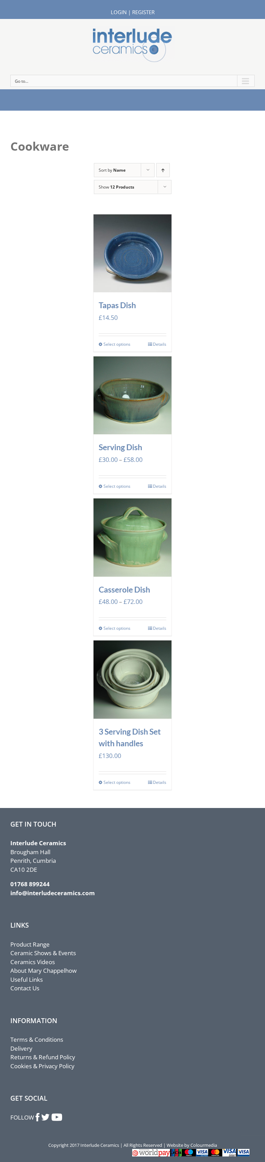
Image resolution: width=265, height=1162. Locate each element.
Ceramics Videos (32, 962)
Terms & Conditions (36, 1039)
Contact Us (24, 988)
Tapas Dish (117, 305)
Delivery (21, 1048)
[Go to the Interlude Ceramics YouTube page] (56, 1117)
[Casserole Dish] (133, 537)
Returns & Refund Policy (42, 1057)
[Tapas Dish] (133, 253)
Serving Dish (120, 447)
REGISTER (143, 12)
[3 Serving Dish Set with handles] (133, 679)
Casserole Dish (124, 589)
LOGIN (119, 12)
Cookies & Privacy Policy (42, 1066)
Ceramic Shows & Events (43, 953)
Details (159, 344)
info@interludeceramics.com (52, 893)
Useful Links (26, 979)
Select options (117, 344)
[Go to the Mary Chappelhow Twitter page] (45, 1117)
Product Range (30, 944)
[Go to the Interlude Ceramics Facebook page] (38, 1117)
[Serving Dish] (133, 395)
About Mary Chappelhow (43, 970)
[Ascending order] (163, 170)
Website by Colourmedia (192, 1145)
